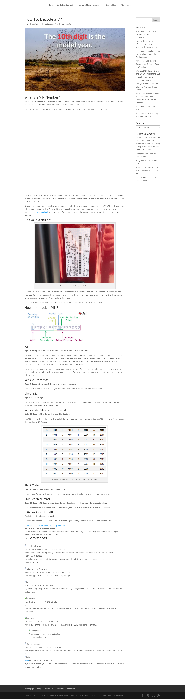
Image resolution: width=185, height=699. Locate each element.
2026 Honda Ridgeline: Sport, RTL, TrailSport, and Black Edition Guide (148, 54)
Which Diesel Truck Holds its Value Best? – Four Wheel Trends (148, 141)
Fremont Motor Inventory (89, 5)
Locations (60, 688)
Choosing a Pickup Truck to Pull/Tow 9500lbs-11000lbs (147, 170)
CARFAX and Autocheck (38, 212)
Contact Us (48, 688)
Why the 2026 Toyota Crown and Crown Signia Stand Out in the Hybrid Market (148, 74)
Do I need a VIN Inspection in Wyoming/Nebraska (45, 525)
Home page (29, 688)
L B (28, 24)
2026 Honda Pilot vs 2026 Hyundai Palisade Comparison (146, 34)
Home (51, 5)
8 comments (66, 24)
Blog (39, 688)
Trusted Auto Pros (51, 24)
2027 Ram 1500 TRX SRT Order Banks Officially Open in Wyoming (147, 64)
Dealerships (111, 5)
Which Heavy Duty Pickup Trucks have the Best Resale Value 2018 (148, 146)
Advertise (71, 688)
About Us (125, 5)
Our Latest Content (64, 5)
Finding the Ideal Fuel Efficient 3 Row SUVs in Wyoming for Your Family (146, 44)
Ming (27, 660)
